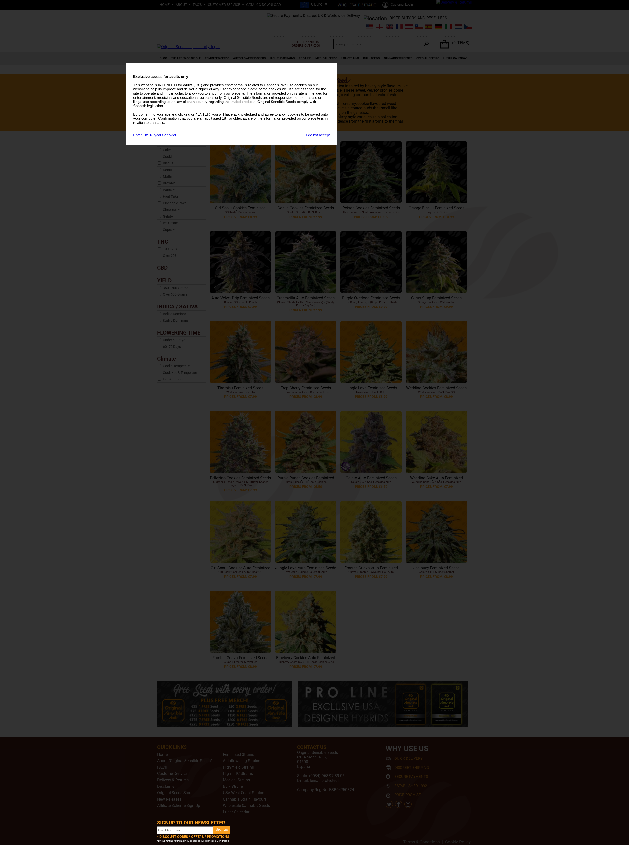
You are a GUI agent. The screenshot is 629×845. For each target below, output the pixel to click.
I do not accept (318, 135)
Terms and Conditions (217, 840)
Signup (222, 829)
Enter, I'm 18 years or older (154, 135)
